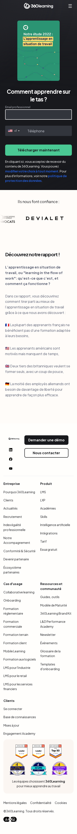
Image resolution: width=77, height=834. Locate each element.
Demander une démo (46, 440)
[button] (13, 131)
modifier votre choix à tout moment (31, 171)
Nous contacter (46, 453)
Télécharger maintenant (39, 150)
